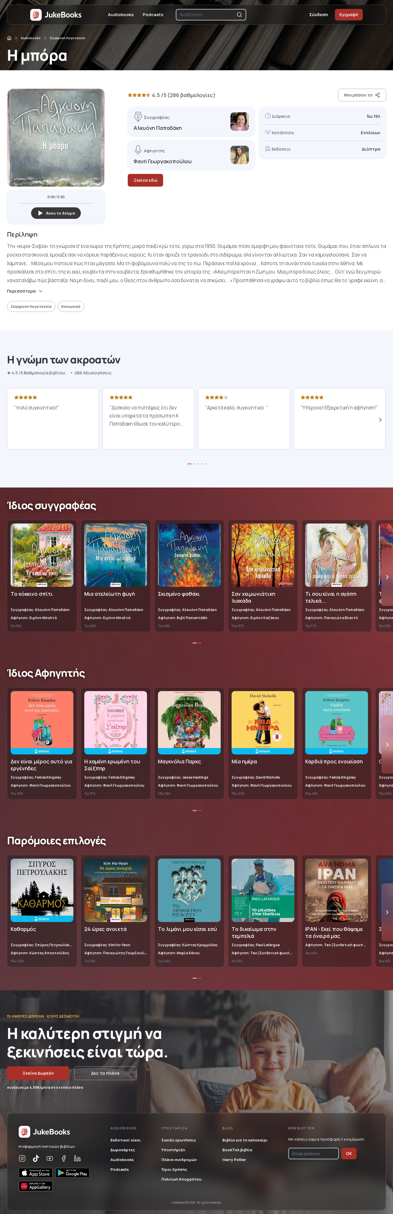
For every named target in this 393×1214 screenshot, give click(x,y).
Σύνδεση (318, 15)
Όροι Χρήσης (174, 1169)
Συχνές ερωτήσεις (178, 1140)
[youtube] (49, 1158)
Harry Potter (234, 1159)
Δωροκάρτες (122, 1149)
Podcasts (153, 15)
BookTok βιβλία (237, 1149)
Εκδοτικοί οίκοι (125, 1140)
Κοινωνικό (71, 306)
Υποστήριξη (173, 1149)
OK (349, 1153)
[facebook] (63, 1158)
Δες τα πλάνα (105, 1073)
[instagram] (22, 1158)
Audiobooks (120, 15)
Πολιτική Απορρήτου (181, 1179)
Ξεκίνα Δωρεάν (38, 1073)
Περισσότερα (21, 291)
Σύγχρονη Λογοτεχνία (67, 38)
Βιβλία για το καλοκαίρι (245, 1140)
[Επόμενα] (380, 420)
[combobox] (207, 14)
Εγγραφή (348, 15)
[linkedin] (77, 1158)
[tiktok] (36, 1158)
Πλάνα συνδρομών (179, 1159)
